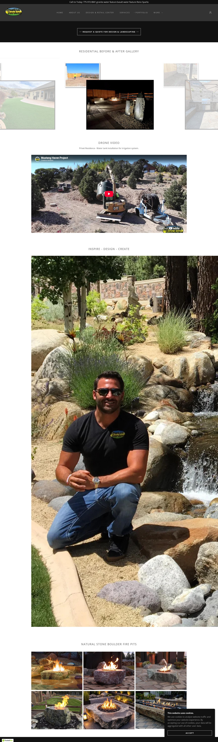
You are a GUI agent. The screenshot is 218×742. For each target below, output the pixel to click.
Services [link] (125, 12)
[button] (157, 12)
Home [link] (60, 12)
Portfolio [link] (142, 12)
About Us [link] (74, 12)
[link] (13, 12)
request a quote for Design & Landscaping (109, 32)
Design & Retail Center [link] (100, 12)
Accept (190, 733)
